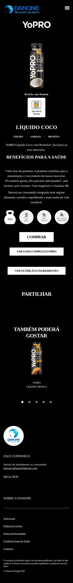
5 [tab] (51, 402)
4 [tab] (44, 402)
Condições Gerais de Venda (17, 541)
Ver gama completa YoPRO (36, 251)
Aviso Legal (9, 518)
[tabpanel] (36, 365)
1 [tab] (22, 402)
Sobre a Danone (17, 498)
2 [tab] (29, 402)
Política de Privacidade (15, 533)
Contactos (8, 548)
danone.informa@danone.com (20, 468)
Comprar (36, 237)
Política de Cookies (13, 526)
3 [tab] (36, 402)
